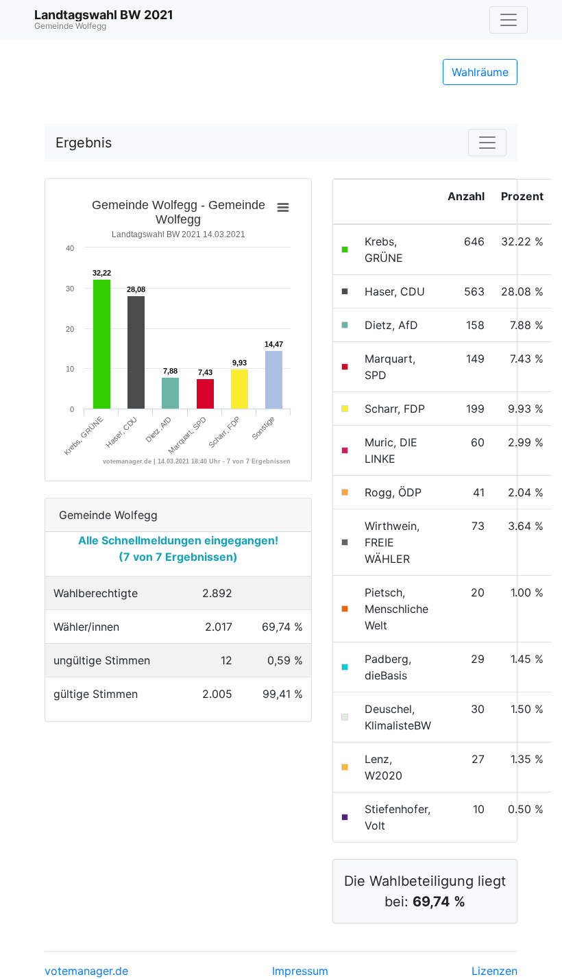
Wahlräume (480, 72)
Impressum (300, 971)
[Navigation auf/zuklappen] (508, 20)
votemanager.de (86, 971)
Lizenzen (494, 971)
